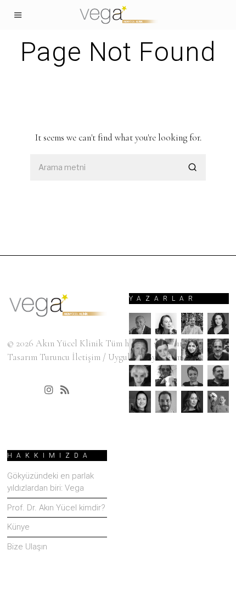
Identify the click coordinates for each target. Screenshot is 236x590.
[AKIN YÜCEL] (140, 324)
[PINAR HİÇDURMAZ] (140, 402)
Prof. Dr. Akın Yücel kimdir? (56, 508)
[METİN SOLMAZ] (166, 376)
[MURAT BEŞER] (218, 376)
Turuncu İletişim (70, 357)
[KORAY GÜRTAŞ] (218, 350)
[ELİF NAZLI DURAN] (166, 350)
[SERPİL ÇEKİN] (192, 402)
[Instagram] (49, 389)
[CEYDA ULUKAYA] (218, 324)
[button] (192, 167)
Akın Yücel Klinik (69, 343)
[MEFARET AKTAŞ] (140, 376)
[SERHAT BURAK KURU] (166, 402)
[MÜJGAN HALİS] (192, 376)
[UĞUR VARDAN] (218, 402)
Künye (18, 527)
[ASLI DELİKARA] (166, 324)
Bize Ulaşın (27, 547)
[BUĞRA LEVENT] (192, 324)
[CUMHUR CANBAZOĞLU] (140, 350)
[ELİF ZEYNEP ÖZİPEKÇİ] (192, 350)
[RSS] (65, 389)
